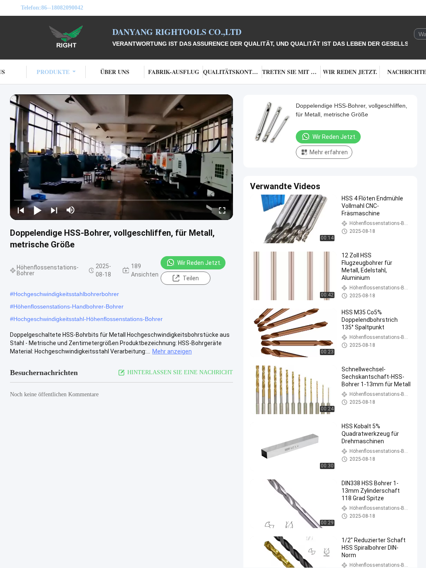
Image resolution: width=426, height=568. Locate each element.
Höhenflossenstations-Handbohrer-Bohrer (68, 306)
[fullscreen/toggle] (222, 210)
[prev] (20, 210)
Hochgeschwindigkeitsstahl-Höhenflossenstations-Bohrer (88, 319)
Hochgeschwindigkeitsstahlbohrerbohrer (66, 294)
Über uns (114, 71)
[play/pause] (37, 210)
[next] (54, 210)
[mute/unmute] (70, 210)
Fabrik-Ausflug (173, 71)
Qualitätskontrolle (232, 71)
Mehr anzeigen (172, 351)
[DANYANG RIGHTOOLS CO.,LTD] (66, 36)
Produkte (53, 71)
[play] (121, 157)
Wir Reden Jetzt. (350, 71)
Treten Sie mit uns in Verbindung (291, 71)
